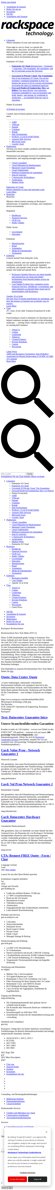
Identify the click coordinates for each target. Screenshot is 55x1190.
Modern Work (18, 182)
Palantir (15, 127)
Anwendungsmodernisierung (18, 1118)
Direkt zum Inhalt (8, 2)
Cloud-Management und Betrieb (20, 1127)
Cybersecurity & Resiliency (23, 177)
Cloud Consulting (19, 163)
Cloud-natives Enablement (17, 1115)
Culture (15, 332)
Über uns (10, 1064)
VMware (15, 124)
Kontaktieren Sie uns (10, 476)
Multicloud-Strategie (15, 1099)
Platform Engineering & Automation (27, 172)
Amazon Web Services (21, 139)
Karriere (9, 1069)
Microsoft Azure (18, 141)
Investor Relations (19, 342)
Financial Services (19, 218)
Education (16, 234)
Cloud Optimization (20, 170)
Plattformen (11, 146)
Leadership (16, 334)
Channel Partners (19, 339)
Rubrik (15, 132)
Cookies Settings (27, 1172)
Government (17, 232)
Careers (15, 344)
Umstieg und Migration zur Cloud (20, 1113)
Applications (17, 180)
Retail (14, 246)
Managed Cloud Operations (23, 168)
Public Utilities (18, 223)
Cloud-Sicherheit (13, 1104)
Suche (29, 474)
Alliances (16, 337)
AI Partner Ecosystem (15, 109)
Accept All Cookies (17, 1179)
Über (8, 308)
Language (5, 865)
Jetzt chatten (10, 870)
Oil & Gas (16, 220)
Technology (17, 253)
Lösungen (10, 40)
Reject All (37, 1179)
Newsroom (16, 347)
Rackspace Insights (31, 278)
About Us (16, 330)
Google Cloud (18, 144)
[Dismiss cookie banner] (46, 1132)
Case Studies (32, 288)
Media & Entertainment (22, 251)
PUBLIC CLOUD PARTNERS (25, 137)
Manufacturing (18, 243)
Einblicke (10, 255)
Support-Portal (12, 1067)
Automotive (17, 248)
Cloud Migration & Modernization (26, 165)
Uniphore (16, 129)
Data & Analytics (19, 175)
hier (11, 671)
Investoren (10, 1071)
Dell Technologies (19, 134)
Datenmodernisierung (15, 1101)
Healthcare (16, 215)
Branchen (10, 194)
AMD (14, 122)
